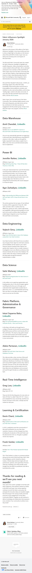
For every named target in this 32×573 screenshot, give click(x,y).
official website (14, 95)
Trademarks (3, 567)
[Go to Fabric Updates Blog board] (4, 532)
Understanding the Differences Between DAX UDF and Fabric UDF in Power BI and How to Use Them (15, 197)
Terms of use (22, 564)
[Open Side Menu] (2, 17)
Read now (18, 28)
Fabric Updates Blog (6, 21)
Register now (4, 12)
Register (24, 17)
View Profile (11, 526)
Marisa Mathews (11, 43)
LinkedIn (21, 124)
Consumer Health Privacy (20, 570)
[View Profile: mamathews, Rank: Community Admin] (4, 45)
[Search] (20, 17)
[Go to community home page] (11, 17)
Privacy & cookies (14, 564)
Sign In (28, 17)
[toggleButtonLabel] (30, 22)
